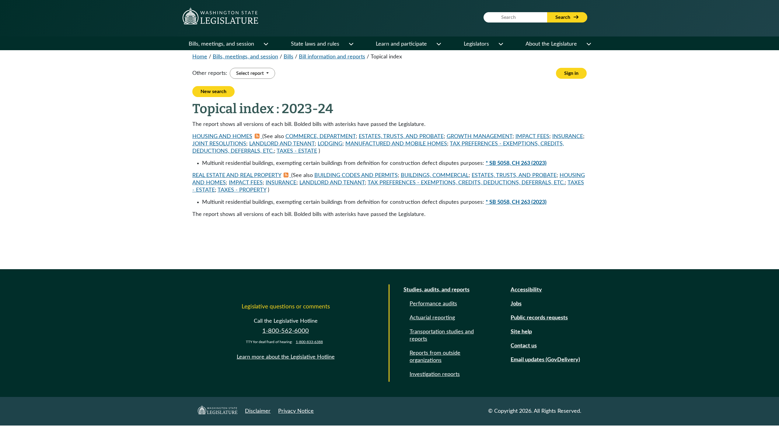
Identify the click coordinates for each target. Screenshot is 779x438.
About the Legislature (551, 44)
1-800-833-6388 (309, 342)
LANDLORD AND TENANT (282, 144)
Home (199, 57)
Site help (521, 332)
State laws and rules (315, 44)
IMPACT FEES (532, 136)
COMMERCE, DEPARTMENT (320, 136)
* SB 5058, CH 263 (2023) (516, 163)
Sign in (571, 73)
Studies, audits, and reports (436, 290)
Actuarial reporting (432, 318)
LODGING (330, 144)
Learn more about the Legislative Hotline (286, 357)
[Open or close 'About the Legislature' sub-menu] (588, 44)
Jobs (516, 304)
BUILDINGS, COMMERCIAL (435, 175)
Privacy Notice (296, 411)
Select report (250, 73)
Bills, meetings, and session (221, 44)
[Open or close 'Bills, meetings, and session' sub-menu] (265, 44)
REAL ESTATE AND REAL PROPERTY (236, 175)
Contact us (524, 346)
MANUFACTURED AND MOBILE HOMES (396, 144)
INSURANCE (567, 136)
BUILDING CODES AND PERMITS (356, 175)
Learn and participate (401, 44)
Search (563, 17)
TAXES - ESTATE (297, 151)
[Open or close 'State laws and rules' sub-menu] (350, 44)
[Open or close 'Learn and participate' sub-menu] (438, 44)
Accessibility (526, 290)
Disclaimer (258, 411)
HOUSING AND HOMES (222, 136)
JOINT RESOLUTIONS (219, 144)
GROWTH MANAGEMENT (479, 136)
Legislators (476, 44)
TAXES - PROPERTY (242, 190)
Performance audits (433, 304)
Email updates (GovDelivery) (545, 360)
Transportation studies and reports (442, 335)
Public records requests (539, 318)
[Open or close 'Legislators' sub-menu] (500, 44)
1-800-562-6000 (285, 331)
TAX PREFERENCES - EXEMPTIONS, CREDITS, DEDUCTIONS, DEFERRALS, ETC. (466, 183)
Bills (288, 57)
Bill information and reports (332, 57)
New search (213, 91)
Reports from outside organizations (435, 356)
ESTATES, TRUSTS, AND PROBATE (401, 136)
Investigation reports (435, 374)
